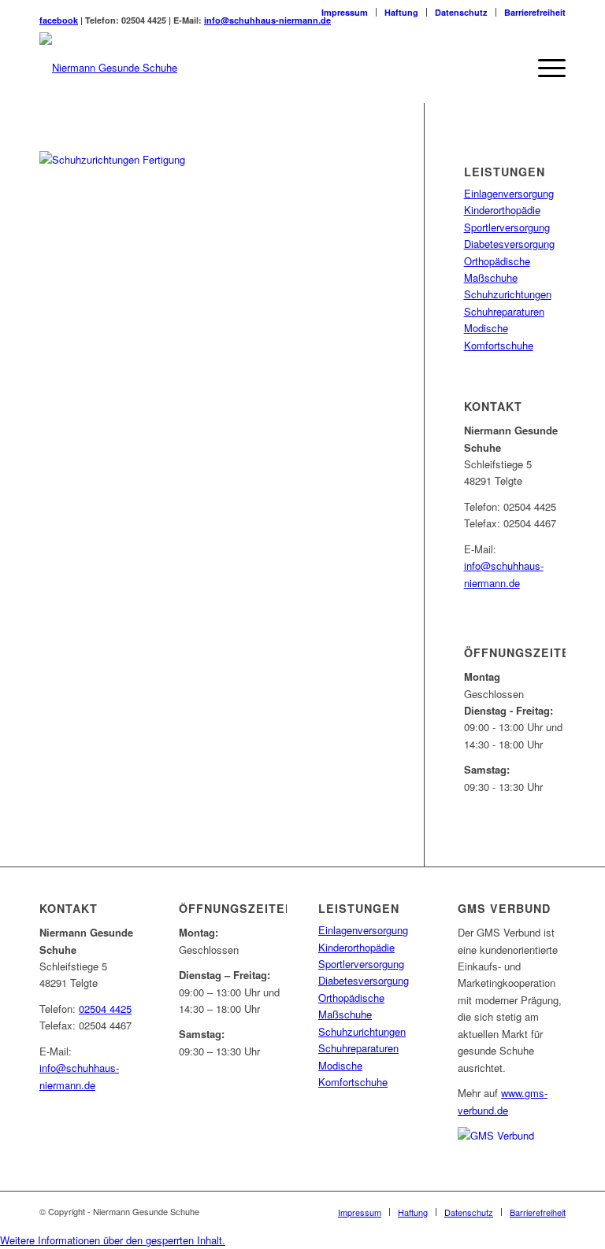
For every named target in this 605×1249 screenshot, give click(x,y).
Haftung (401, 12)
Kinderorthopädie (502, 209)
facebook (58, 20)
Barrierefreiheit (535, 12)
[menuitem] (345, 12)
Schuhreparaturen (504, 311)
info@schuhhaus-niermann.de (267, 20)
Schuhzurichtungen (507, 293)
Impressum (344, 12)
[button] (112, 1239)
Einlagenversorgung (509, 193)
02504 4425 (105, 1008)
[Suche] (507, 67)
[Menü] (544, 67)
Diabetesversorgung (509, 243)
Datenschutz (461, 12)
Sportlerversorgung (507, 227)
